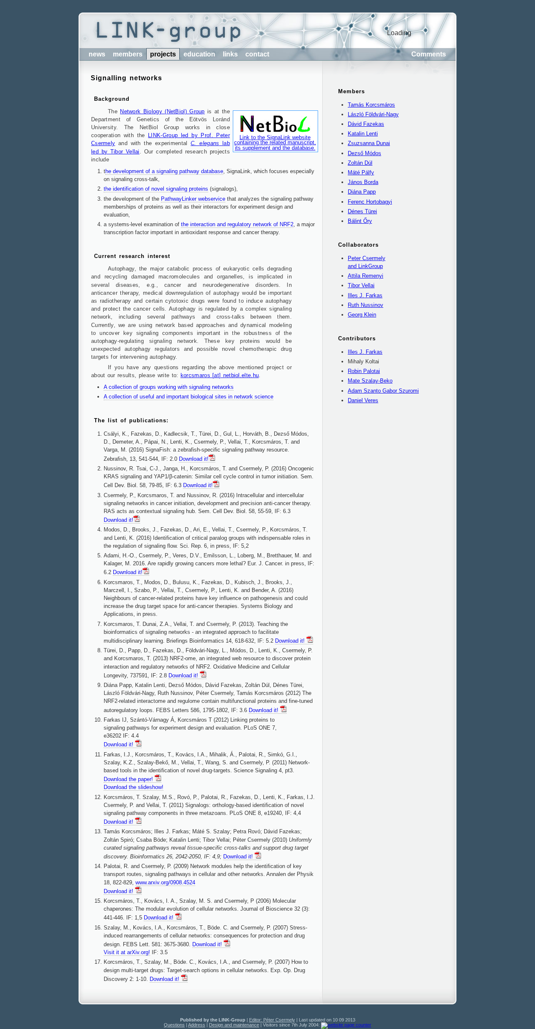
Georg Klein (362, 315)
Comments (428, 54)
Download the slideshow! (133, 787)
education (199, 54)
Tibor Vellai (361, 285)
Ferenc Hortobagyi (370, 202)
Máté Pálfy (361, 172)
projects (163, 54)
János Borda (363, 182)
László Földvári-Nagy (373, 114)
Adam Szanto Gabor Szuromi (383, 391)
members (128, 54)
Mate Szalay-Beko (370, 381)
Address (196, 1024)
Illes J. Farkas (365, 295)
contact (257, 54)
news (97, 54)
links (230, 54)
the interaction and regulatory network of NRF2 (237, 224)
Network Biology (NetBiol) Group (162, 111)
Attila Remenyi (365, 276)
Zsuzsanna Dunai (369, 143)
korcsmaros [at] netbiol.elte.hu (220, 375)
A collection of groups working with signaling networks (169, 387)
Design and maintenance (234, 1024)
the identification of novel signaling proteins (156, 189)
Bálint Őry (360, 221)
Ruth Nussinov (365, 305)
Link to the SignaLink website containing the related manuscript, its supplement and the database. (275, 142)
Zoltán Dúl (360, 163)
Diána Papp (362, 192)
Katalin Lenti (363, 133)
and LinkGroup (365, 266)
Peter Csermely (366, 258)
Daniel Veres (363, 400)
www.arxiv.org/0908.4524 (165, 882)
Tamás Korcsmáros (371, 105)
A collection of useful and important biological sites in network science (188, 396)
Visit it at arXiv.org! (127, 952)
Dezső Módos (364, 153)
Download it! (194, 459)
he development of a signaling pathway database (164, 171)
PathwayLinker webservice (193, 199)
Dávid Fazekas (366, 124)
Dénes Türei (362, 211)
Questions (174, 1024)
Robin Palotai (364, 371)
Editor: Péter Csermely (272, 1019)
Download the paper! (129, 779)
